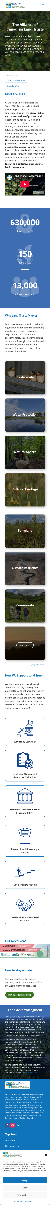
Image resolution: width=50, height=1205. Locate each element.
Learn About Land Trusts (16, 80)
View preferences (25, 1195)
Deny (25, 1187)
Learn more (25, 645)
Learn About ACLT (13, 75)
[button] (46, 1155)
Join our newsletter (19, 995)
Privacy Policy (29, 1201)
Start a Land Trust (13, 86)
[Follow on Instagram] (12, 1125)
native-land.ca (30, 1072)
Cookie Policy (19, 1201)
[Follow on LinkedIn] (18, 1125)
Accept (25, 1180)
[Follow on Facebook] (7, 1125)
